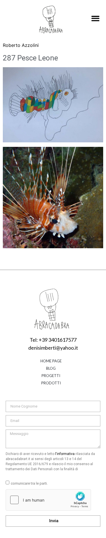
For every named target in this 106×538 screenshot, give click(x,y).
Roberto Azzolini (21, 45)
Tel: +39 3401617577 (53, 340)
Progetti (51, 375)
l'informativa (65, 454)
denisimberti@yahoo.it (53, 348)
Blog (51, 368)
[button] (95, 18)
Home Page (51, 361)
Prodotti (51, 383)
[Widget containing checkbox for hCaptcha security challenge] (48, 500)
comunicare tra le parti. (29, 483)
